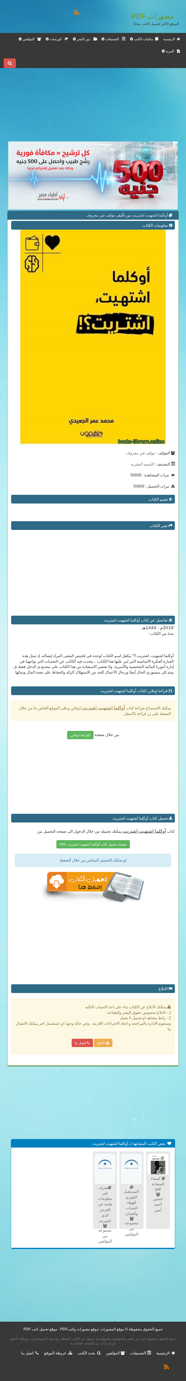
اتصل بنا (28, 1353)
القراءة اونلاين (80, 735)
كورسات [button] (57, 39)
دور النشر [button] (84, 39)
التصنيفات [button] (113, 39)
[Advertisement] (93, 107)
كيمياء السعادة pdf (157, 1184)
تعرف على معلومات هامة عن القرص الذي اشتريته (105, 1204)
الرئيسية (170, 39)
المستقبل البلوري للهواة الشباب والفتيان (131, 1202)
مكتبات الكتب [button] (144, 39)
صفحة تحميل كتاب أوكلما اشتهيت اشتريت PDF (93, 844)
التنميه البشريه (142, 464)
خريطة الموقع (56, 1353)
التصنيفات (138, 1353)
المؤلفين (113, 1353)
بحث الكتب (87, 1353)
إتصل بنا (81, 1043)
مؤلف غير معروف (100, 215)
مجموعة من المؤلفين (131, 1228)
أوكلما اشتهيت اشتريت (149, 215)
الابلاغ (101, 1043)
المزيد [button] (171, 51)
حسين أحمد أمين (158, 1204)
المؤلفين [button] (29, 39)
